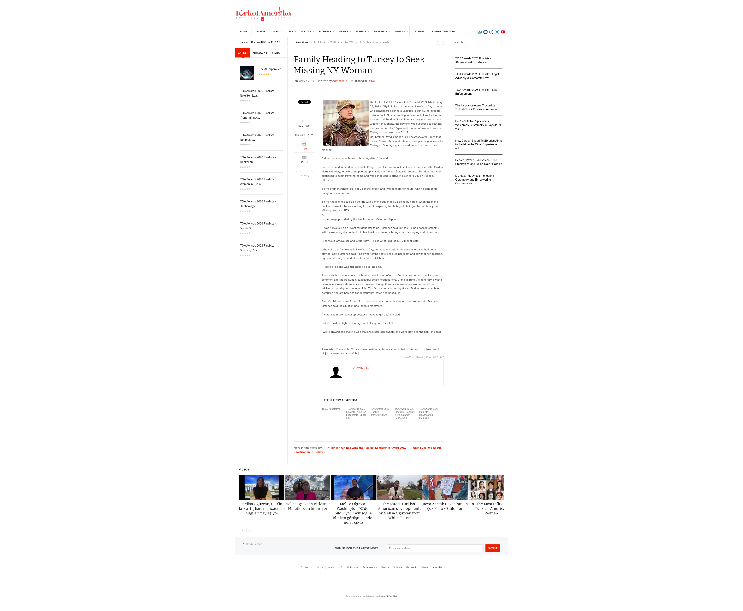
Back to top (254, 543)
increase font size (312, 134)
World (277, 31)
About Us (437, 567)
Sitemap (419, 31)
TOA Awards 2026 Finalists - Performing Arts (380, 412)
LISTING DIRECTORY (443, 31)
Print (304, 148)
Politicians (352, 567)
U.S (291, 31)
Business (325, 31)
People (343, 31)
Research (380, 31)
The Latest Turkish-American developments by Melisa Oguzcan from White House (399, 511)
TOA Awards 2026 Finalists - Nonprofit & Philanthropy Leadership (405, 413)
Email (304, 162)
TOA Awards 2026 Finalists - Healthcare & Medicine (428, 413)
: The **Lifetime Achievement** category (353, 42)
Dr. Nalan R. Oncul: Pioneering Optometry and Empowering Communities (474, 179)
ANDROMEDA (389, 596)
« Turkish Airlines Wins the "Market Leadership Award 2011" (367, 447)
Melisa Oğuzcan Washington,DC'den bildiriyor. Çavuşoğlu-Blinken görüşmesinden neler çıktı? (354, 513)
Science (361, 31)
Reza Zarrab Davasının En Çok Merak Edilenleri (445, 506)
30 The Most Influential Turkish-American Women (491, 508)
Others (400, 31)
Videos (260, 31)
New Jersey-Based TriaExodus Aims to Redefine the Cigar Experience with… (478, 144)
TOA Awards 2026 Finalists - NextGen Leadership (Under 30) (356, 413)
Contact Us (306, 567)
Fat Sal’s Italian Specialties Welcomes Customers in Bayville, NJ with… (478, 124)
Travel (371, 81)
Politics (306, 31)
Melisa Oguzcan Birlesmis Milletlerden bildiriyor (307, 506)
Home (243, 31)
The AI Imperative (331, 409)
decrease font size (308, 134)
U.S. (340, 567)
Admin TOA (339, 81)
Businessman (370, 567)
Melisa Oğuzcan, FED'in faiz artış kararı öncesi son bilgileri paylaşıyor (262, 508)
